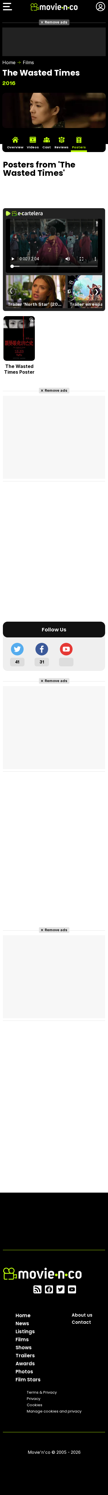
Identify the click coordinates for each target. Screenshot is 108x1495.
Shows (24, 1347)
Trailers (25, 1355)
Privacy (33, 1398)
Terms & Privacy (42, 1392)
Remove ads (56, 22)
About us (82, 1315)
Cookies (34, 1405)
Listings (25, 1331)
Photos (24, 1371)
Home (9, 62)
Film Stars (28, 1379)
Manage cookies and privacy (54, 1411)
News (22, 1323)
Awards (25, 1363)
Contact (81, 1322)
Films (28, 62)
